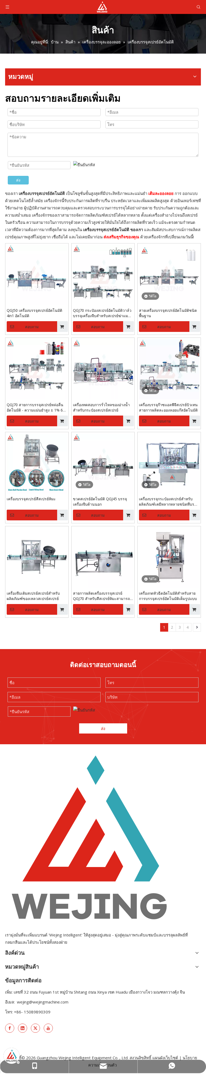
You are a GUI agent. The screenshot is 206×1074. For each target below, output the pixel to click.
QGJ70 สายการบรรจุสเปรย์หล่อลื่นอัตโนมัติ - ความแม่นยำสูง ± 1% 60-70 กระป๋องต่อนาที (36, 407)
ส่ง (18, 180)
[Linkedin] (22, 1028)
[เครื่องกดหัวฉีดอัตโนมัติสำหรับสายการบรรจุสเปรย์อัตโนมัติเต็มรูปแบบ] (169, 557)
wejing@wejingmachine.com (42, 1002)
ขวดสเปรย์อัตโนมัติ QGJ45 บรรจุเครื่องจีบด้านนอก (100, 501)
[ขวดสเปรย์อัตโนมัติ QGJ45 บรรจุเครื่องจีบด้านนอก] (103, 463)
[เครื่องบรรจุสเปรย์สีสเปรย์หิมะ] (37, 463)
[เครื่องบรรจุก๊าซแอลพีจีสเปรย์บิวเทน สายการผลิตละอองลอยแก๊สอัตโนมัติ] (169, 368)
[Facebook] (9, 1028)
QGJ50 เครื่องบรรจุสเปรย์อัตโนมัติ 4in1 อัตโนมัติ (34, 313)
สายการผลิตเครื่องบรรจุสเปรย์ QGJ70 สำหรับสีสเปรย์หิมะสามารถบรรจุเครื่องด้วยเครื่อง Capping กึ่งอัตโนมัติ (101, 596)
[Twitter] (35, 1028)
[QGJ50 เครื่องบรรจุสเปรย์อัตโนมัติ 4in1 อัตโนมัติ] (37, 274)
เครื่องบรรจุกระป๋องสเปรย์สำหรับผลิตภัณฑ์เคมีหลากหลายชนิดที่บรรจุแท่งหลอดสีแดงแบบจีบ (168, 501)
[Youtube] (48, 1028)
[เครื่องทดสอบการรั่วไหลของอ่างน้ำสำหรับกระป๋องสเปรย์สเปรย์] (103, 368)
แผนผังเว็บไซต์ (165, 1057)
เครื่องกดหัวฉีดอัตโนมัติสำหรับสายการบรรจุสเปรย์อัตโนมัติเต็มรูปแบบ (168, 596)
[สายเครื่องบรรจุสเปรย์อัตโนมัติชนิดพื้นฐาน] (169, 274)
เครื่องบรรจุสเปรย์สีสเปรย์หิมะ (31, 498)
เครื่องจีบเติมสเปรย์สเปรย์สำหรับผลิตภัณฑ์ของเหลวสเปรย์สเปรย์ (33, 596)
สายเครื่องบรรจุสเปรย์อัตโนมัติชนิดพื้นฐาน (168, 313)
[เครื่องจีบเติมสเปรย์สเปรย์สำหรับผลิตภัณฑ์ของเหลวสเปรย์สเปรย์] (37, 557)
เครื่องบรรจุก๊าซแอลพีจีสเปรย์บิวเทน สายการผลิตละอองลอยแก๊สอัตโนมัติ (168, 407)
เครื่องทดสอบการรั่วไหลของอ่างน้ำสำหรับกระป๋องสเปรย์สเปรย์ (101, 407)
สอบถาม (32, 327)
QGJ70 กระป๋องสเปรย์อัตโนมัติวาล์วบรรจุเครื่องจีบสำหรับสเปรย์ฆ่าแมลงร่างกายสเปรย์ (102, 313)
